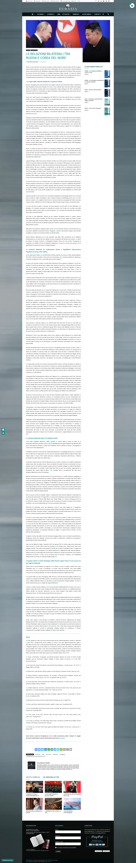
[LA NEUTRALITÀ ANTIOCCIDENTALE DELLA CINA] (72, 787)
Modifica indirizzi (55, 1)
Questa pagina (62, 738)
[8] (48, 472)
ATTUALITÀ (65, 14)
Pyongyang (62, 754)
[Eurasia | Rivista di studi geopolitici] (68, 7)
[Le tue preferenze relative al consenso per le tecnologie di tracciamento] (7, 860)
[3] (26, 665)
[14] (47, 626)
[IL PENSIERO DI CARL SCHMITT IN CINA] (53, 804)
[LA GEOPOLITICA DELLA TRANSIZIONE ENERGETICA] (34, 787)
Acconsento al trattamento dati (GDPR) (66, 847)
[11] (56, 556)
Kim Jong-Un (55, 754)
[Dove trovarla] (103, 14)
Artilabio (49, 861)
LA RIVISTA (50, 14)
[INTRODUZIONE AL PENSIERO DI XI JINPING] (34, 804)
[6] (26, 681)
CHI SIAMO (40, 14)
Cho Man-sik (37, 754)
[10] (39, 532)
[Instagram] (98, 1)
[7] (58, 413)
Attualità (28, 50)
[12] (57, 583)
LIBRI (58, 14)
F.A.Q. (79, 1)
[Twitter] (103, 1)
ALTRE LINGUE (86, 14)
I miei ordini (37, 1)
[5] (26, 675)
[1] (79, 122)
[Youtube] (109, 1)
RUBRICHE (76, 14)
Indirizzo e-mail (59, 841)
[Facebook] (96, 1)
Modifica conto (46, 1)
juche (43, 754)
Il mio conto (29, 1)
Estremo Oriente (34, 50)
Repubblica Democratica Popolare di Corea (36, 756)
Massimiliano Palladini (32, 61)
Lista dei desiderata (66, 1)
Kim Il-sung (48, 754)
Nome (56, 829)
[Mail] (101, 1)
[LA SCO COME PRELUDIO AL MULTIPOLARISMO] (53, 787)
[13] (57, 624)
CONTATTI (97, 14)
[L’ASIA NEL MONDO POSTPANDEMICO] (72, 804)
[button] (108, 14)
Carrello (74, 1)
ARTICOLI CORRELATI (33, 777)
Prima (27, 18)
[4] (58, 233)
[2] (26, 657)
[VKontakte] (106, 1)
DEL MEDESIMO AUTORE (51, 777)
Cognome (57, 835)
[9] (46, 511)
